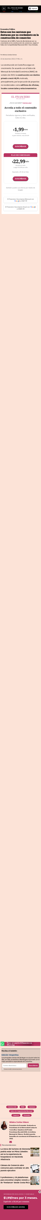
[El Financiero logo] (15, 8)
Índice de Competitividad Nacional (21, 1111)
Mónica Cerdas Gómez (10, 55)
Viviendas (27, 1115)
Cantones (32, 1107)
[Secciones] (4, 8)
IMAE (22, 1107)
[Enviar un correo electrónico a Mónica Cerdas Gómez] (10, 1141)
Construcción (12, 1107)
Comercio (16, 1115)
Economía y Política (8, 29)
